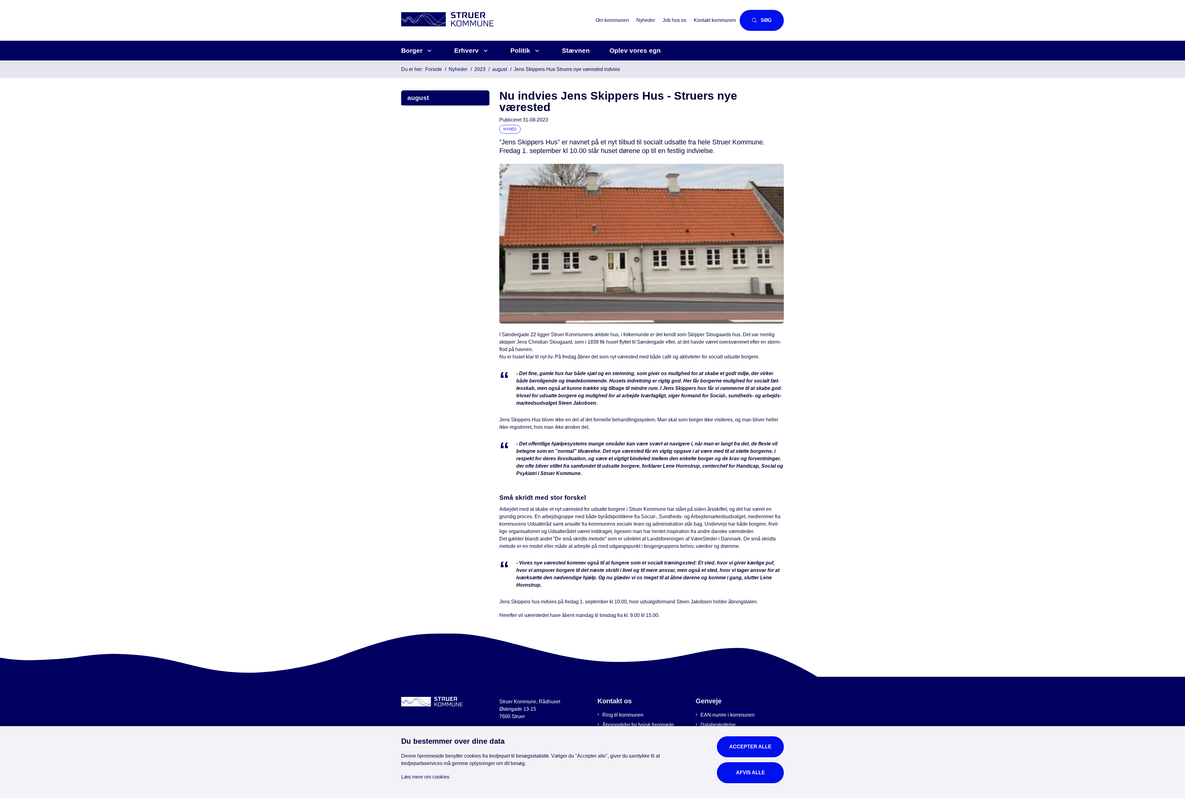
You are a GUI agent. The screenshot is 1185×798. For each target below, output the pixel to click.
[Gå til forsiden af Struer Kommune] (496, 20)
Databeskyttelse (718, 724)
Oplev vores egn (635, 50)
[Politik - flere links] (536, 50)
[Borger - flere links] (428, 50)
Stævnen (576, 50)
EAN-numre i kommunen (728, 714)
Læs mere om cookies (425, 776)
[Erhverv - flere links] (485, 50)
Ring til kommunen (622, 714)
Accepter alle (750, 746)
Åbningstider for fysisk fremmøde (638, 724)
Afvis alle (750, 772)
